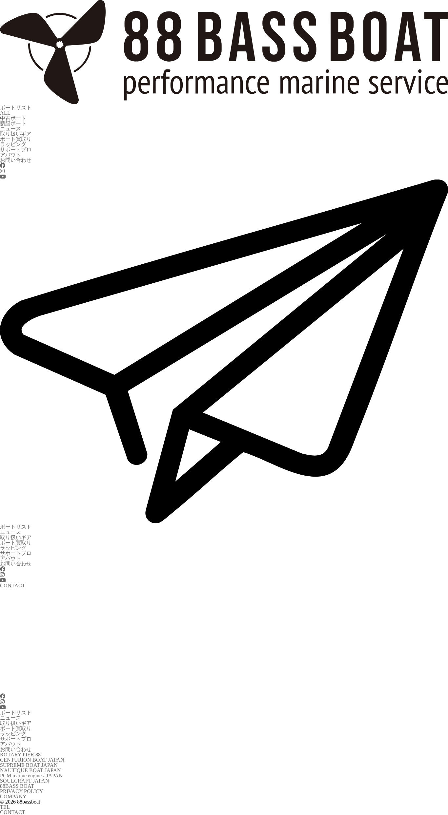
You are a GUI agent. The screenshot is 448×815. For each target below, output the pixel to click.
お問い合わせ (15, 160)
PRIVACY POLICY (21, 791)
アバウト (10, 155)
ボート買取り (15, 139)
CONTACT (12, 812)
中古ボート (13, 118)
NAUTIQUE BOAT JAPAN (30, 770)
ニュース (10, 128)
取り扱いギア (15, 134)
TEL (5, 807)
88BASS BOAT (17, 786)
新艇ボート (13, 123)
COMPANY (13, 796)
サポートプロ (15, 149)
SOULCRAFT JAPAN (24, 781)
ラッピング (13, 144)
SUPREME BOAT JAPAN (29, 765)
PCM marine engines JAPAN (31, 775)
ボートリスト (15, 107)
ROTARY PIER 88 (20, 754)
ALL (5, 113)
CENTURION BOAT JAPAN (32, 760)
